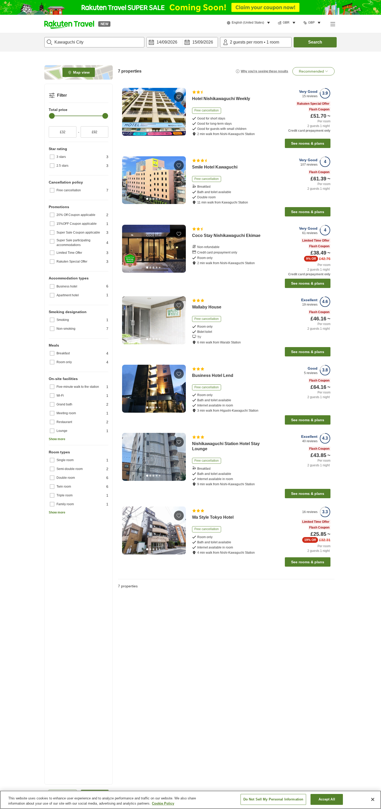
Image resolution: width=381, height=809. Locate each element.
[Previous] (127, 112)
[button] (69, 24)
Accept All (327, 799)
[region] (190, 800)
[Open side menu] (332, 24)
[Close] (372, 799)
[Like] (179, 97)
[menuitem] (249, 23)
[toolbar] (182, 42)
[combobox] (94, 42)
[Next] (180, 112)
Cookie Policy (163, 803)
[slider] (52, 116)
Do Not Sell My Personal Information (273, 799)
